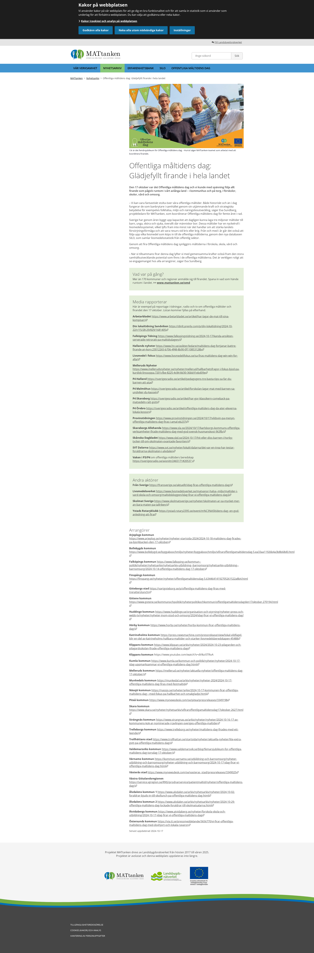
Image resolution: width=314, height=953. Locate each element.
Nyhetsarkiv (112, 68)
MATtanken (76, 78)
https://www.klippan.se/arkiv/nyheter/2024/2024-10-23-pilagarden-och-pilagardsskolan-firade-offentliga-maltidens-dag (185, 646)
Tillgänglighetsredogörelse (86, 924)
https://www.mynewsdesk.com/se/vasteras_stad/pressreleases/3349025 (193, 772)
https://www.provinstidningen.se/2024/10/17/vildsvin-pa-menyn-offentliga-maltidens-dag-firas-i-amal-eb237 (184, 420)
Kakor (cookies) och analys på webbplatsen (109, 21)
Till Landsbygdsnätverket (228, 42)
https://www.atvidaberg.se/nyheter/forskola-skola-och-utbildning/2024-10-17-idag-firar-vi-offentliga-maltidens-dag (177, 813)
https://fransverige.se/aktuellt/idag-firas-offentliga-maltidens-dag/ (191, 485)
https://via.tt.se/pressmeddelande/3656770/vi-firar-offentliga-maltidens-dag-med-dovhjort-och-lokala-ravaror (181, 823)
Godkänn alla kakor (96, 30)
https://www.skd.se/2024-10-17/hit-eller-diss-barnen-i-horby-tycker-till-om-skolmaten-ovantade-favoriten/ (183, 439)
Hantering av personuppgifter (87, 935)
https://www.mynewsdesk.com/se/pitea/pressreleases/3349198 (189, 700)
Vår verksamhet (85, 68)
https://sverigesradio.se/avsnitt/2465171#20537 (163, 461)
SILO (163, 68)
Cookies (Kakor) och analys (85, 930)
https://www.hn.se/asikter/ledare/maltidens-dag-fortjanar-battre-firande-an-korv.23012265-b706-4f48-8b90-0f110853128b (184, 347)
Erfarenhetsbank (141, 68)
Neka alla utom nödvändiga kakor (141, 30)
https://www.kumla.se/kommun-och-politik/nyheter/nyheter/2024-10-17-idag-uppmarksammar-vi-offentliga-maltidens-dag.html (184, 662)
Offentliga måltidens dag (190, 68)
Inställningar (182, 30)
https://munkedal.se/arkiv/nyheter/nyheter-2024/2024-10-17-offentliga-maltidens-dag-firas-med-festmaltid (180, 682)
